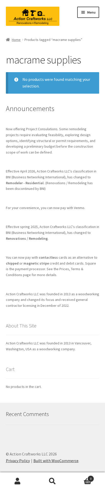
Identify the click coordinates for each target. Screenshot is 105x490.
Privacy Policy (18, 460)
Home (16, 39)
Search (52, 481)
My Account (17, 481)
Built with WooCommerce (55, 460)
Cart (81, 477)
